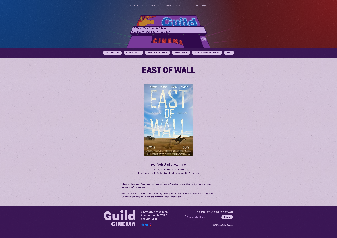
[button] (229, 53)
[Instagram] (150, 225)
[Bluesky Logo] (146, 225)
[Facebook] (143, 225)
